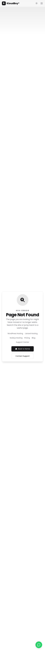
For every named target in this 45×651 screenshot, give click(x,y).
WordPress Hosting (15, 333)
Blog (33, 338)
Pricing (27, 338)
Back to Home (24, 349)
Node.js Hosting (16, 338)
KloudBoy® (11, 3)
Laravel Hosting (31, 333)
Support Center (22, 342)
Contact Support (22, 356)
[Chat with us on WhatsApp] (38, 644)
